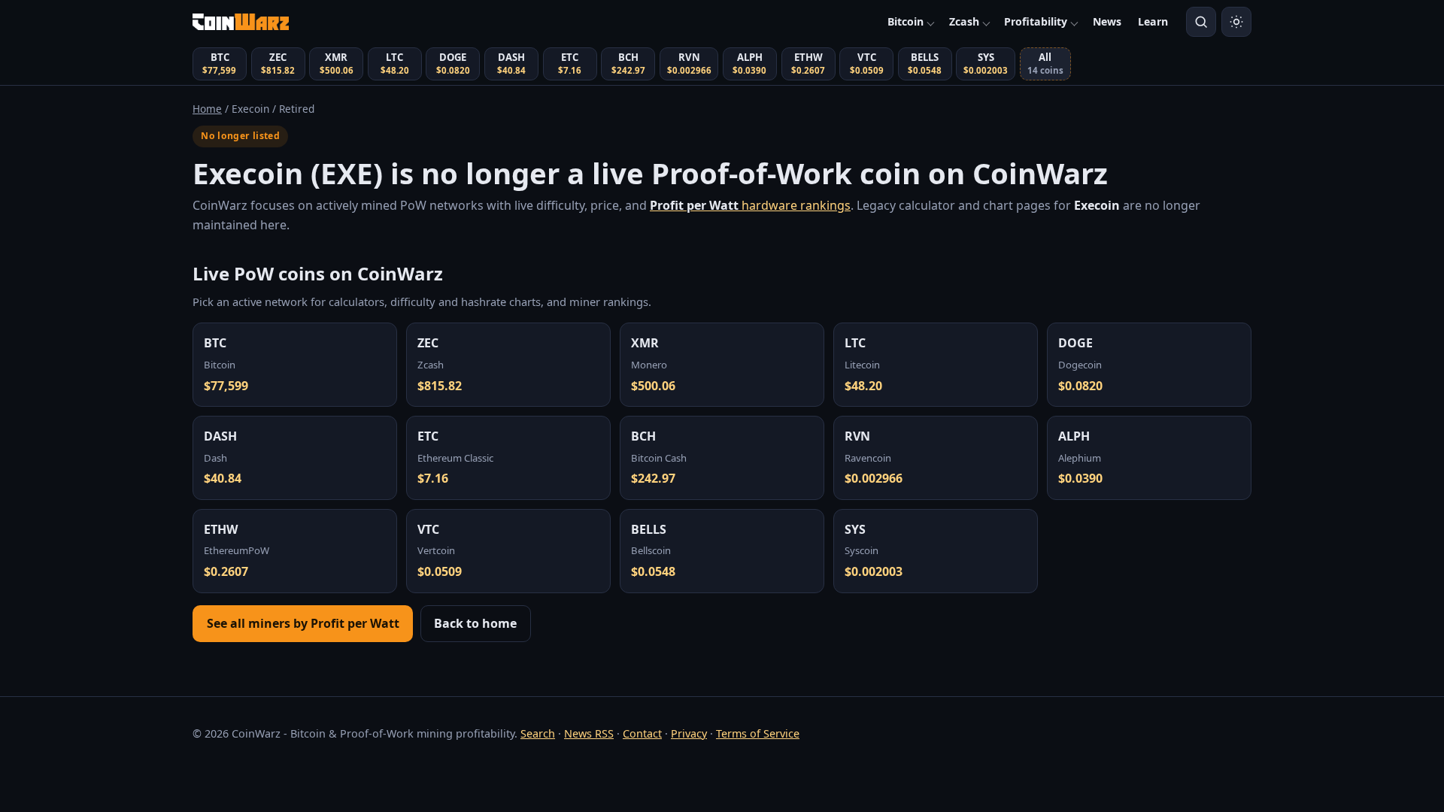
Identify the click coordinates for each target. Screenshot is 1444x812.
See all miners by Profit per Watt (303, 623)
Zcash (964, 21)
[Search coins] (1201, 22)
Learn (1153, 21)
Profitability (1035, 21)
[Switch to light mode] (1236, 22)
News (1107, 21)
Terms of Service (757, 733)
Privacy (689, 733)
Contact (642, 733)
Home (207, 109)
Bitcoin (905, 21)
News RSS (589, 733)
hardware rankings (750, 205)
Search (537, 733)
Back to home (475, 623)
